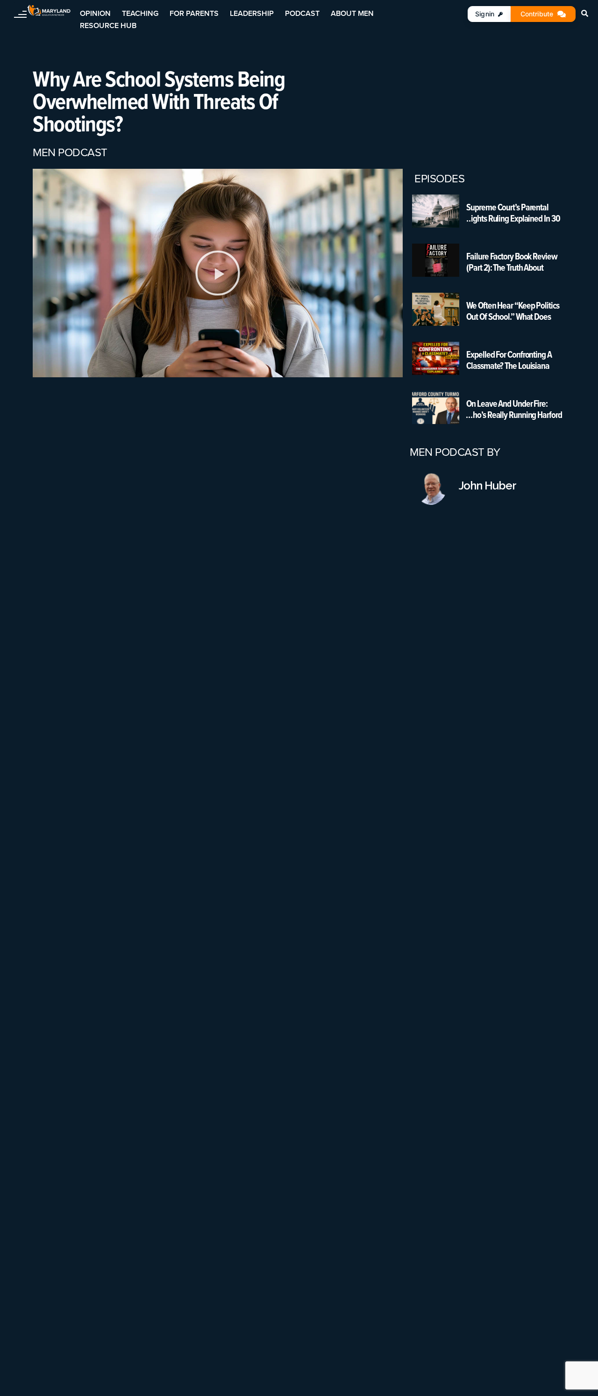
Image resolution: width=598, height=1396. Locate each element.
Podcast (302, 13)
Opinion (95, 13)
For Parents (194, 13)
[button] (217, 273)
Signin (484, 14)
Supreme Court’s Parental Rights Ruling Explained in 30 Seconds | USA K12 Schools (513, 212)
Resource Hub (108, 25)
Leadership (252, 13)
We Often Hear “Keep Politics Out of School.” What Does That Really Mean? (512, 311)
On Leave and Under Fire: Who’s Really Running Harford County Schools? (514, 409)
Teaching (140, 13)
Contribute (537, 14)
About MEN (352, 13)
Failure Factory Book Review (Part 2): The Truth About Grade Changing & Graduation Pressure (514, 262)
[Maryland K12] (49, 10)
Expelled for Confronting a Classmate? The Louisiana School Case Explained (508, 360)
